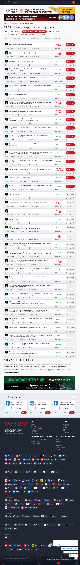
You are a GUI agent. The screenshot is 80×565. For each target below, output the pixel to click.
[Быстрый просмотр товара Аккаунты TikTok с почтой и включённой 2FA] (67, 240)
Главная (6, 23)
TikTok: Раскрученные (11, 34)
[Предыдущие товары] (70, 397)
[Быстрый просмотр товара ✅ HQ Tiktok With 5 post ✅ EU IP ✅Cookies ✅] (67, 65)
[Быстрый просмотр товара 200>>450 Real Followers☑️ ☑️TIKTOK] (67, 181)
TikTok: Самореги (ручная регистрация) (34, 31)
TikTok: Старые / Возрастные (28, 34)
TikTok (11, 23)
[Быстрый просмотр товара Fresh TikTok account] (67, 198)
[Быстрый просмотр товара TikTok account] (67, 223)
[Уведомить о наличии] (73, 48)
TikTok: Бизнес (43, 34)
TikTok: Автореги (15, 31)
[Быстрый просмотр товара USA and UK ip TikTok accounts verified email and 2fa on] (67, 115)
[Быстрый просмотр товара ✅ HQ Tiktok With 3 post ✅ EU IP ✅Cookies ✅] (67, 57)
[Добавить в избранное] (70, 48)
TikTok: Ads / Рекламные (55, 31)
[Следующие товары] (73, 397)
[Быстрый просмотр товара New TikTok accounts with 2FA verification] (67, 48)
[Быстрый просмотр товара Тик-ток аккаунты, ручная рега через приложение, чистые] (67, 215)
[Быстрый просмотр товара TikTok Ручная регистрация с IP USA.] (67, 98)
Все (6, 31)
